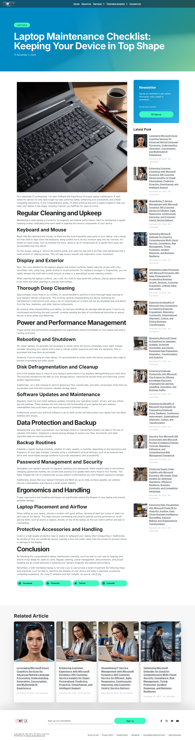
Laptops (22, 25)
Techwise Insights (115, 4)
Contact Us (135, 4)
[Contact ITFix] (161, 721)
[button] (30, 583)
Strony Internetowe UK (35, 736)
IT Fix (98, 574)
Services (97, 4)
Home (76, 4)
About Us (86, 4)
